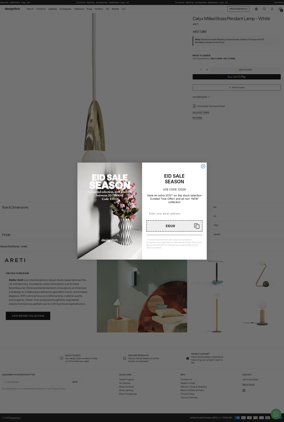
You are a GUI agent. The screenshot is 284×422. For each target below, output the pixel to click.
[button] (174, 226)
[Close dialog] (203, 166)
